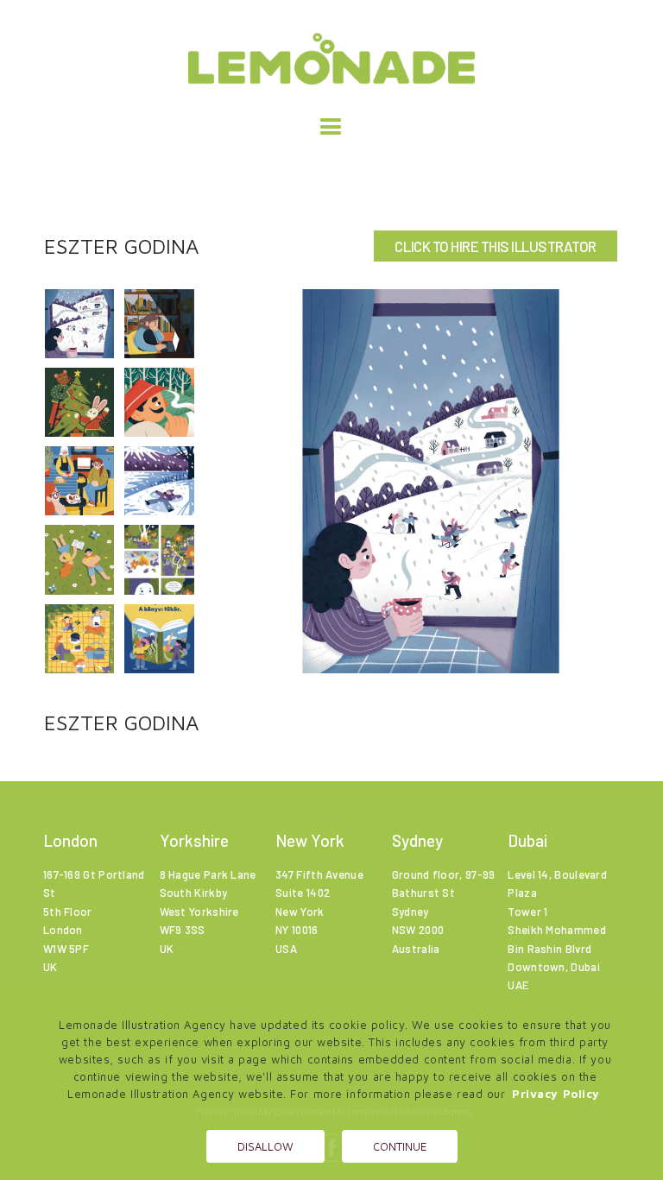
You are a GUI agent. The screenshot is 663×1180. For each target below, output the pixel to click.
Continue (399, 1146)
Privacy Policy (556, 1094)
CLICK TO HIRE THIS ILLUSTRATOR (495, 246)
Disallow (265, 1146)
